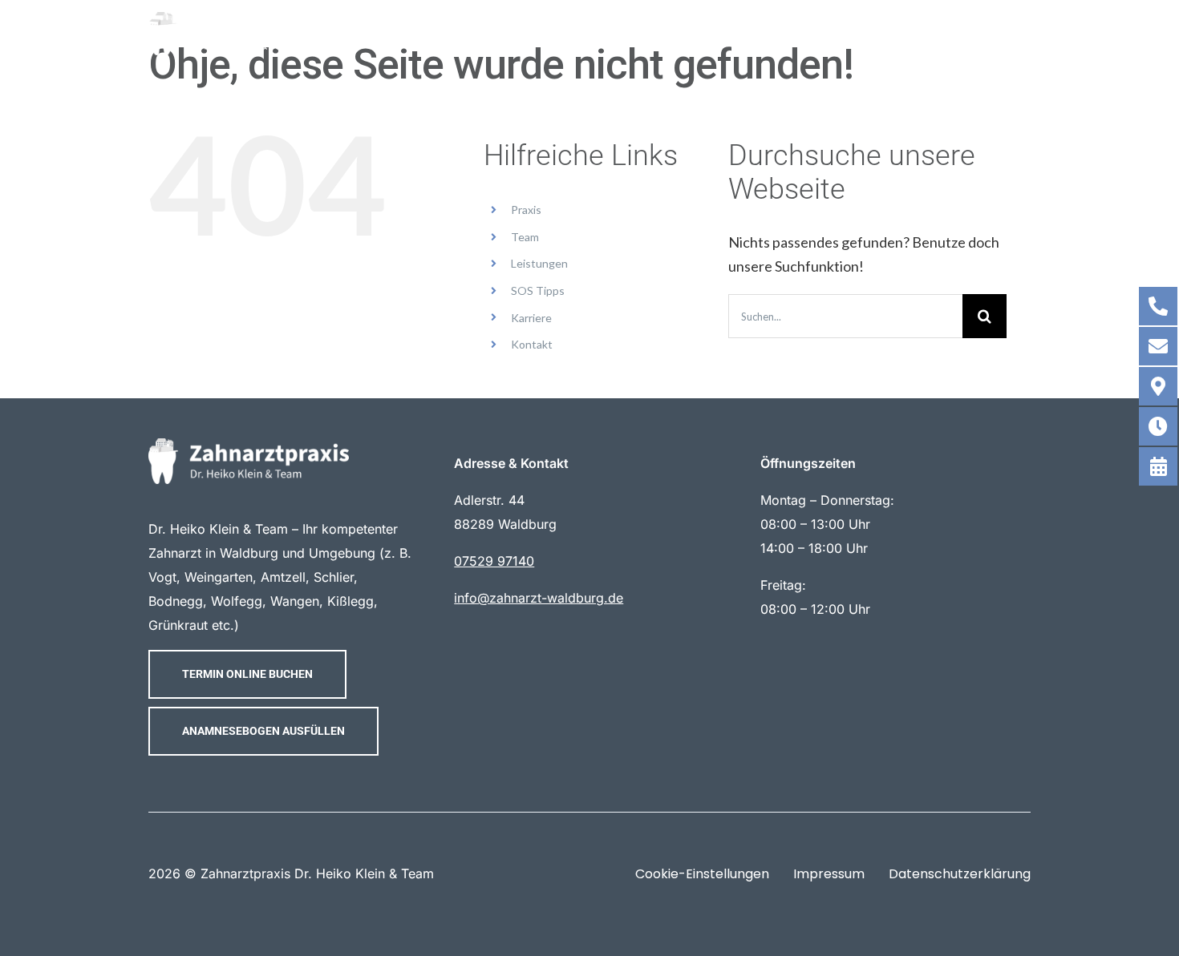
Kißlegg (350, 601)
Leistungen (539, 263)
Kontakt (532, 344)
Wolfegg (236, 601)
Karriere (531, 318)
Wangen (294, 601)
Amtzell (283, 577)
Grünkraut (178, 625)
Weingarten (218, 577)
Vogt (162, 577)
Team (525, 237)
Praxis (526, 209)
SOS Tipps (538, 290)
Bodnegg (175, 601)
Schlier (334, 577)
